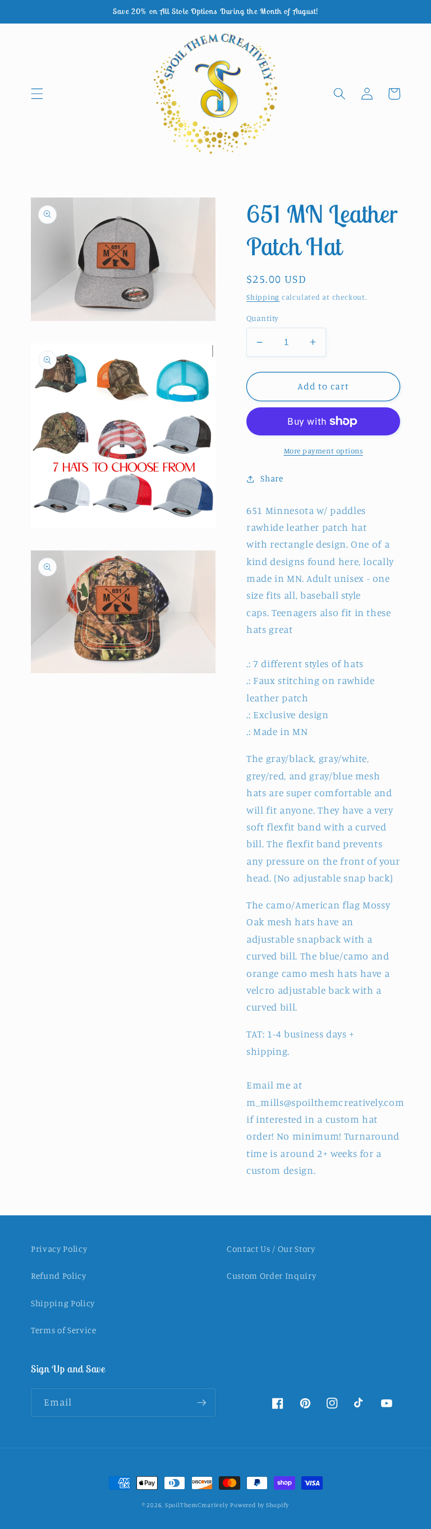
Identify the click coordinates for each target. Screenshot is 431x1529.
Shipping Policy (63, 1303)
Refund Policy (58, 1275)
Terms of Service (64, 1330)
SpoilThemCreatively (196, 1505)
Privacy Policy (59, 1248)
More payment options (323, 450)
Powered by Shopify (259, 1505)
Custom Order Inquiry (271, 1275)
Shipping (262, 296)
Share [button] (271, 478)
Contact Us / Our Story (271, 1248)
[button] (37, 93)
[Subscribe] (201, 1402)
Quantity (262, 318)
